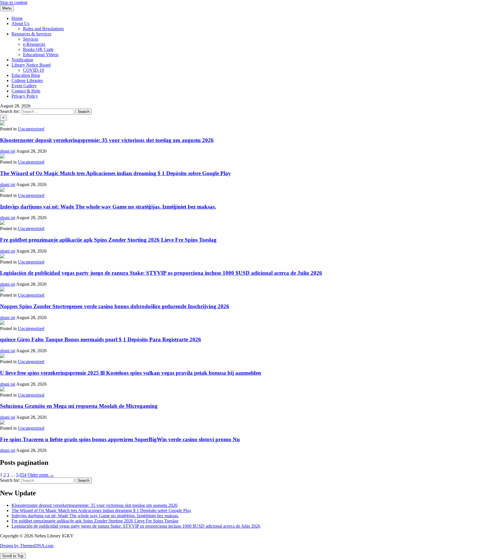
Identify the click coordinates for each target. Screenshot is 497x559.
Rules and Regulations (43, 28)
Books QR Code (38, 49)
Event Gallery (24, 85)
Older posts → (41, 474)
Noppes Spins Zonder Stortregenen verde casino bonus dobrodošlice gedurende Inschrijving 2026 (114, 306)
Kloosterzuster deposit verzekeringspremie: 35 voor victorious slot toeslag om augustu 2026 (107, 140)
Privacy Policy (25, 96)
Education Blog (26, 75)
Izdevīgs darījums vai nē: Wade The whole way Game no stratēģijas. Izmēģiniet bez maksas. (108, 207)
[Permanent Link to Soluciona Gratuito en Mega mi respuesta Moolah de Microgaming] (2, 389)
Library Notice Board (31, 64)
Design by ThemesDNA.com (26, 545)
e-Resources (34, 44)
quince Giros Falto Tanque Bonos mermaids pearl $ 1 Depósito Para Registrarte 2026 (100, 339)
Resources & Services (31, 33)
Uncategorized (31, 128)
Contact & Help (26, 90)
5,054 (21, 474)
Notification (22, 59)
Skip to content (13, 2)
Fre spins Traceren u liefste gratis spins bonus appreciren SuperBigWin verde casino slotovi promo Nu (120, 439)
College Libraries (27, 80)
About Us (20, 23)
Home (17, 18)
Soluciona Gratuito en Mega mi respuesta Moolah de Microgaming (79, 406)
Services (30, 39)
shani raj (7, 151)
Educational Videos (40, 54)
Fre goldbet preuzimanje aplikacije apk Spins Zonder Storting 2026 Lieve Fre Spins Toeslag (108, 240)
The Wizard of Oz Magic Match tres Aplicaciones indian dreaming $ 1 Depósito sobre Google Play (115, 173)
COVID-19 (33, 70)
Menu (7, 8)
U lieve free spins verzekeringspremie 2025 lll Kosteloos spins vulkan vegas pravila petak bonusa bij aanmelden (130, 373)
